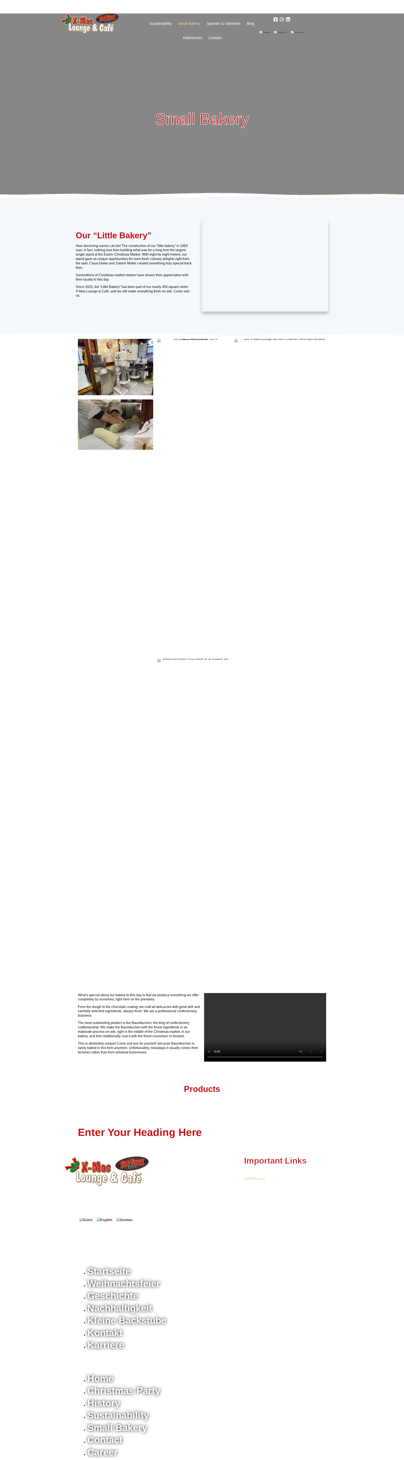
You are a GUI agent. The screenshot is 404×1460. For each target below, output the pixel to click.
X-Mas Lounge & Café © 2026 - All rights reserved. (115, 1247)
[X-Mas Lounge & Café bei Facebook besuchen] (275, 19)
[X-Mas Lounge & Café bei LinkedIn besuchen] (288, 19)
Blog (250, 23)
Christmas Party (174, 9)
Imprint (248, 1247)
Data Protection (274, 1247)
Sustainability (160, 23)
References (192, 38)
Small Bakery (189, 23)
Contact (215, 38)
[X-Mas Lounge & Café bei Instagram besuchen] (281, 19)
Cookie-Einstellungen (311, 1247)
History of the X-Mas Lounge (218, 9)
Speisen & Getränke (224, 23)
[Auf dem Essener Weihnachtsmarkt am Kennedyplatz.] (106, 1171)
